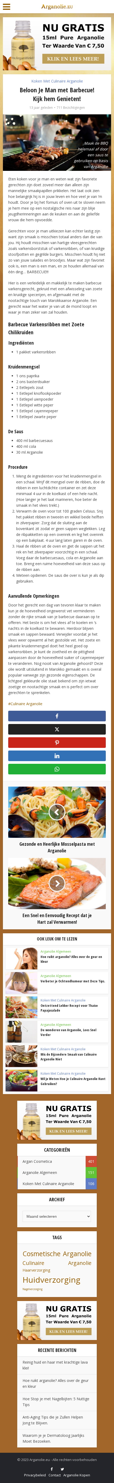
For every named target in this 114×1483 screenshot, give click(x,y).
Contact (55, 1475)
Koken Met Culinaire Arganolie (57, 81)
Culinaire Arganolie (26, 703)
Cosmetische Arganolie (57, 1253)
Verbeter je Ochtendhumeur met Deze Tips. (73, 981)
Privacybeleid (35, 1475)
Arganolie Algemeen (56, 951)
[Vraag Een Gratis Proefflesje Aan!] (57, 43)
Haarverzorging (36, 1270)
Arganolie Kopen (76, 1475)
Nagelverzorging (32, 1289)
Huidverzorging (51, 1279)
